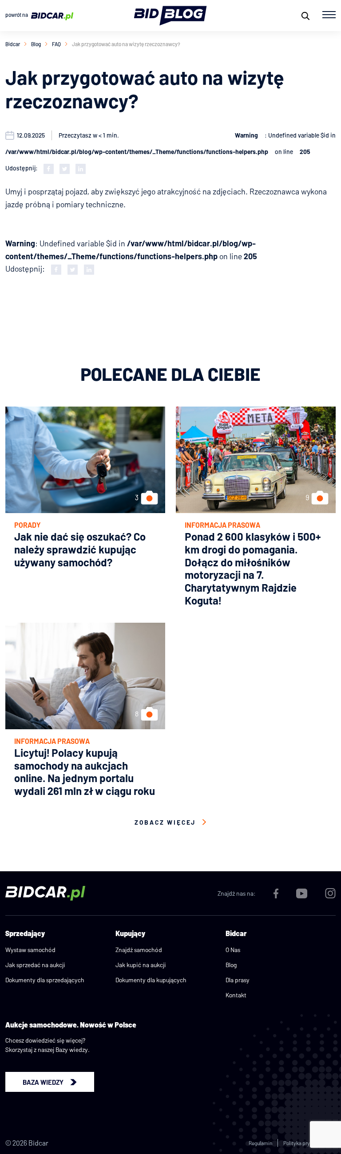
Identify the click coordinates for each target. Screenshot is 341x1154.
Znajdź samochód (138, 949)
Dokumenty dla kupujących (150, 980)
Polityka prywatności (306, 1143)
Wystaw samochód (30, 949)
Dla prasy (238, 980)
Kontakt (236, 995)
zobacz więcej (165, 822)
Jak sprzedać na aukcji (35, 964)
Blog (36, 44)
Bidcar (12, 44)
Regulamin (260, 1143)
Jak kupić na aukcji (140, 964)
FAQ (56, 44)
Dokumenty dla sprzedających (44, 980)
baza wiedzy (43, 1082)
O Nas (233, 949)
